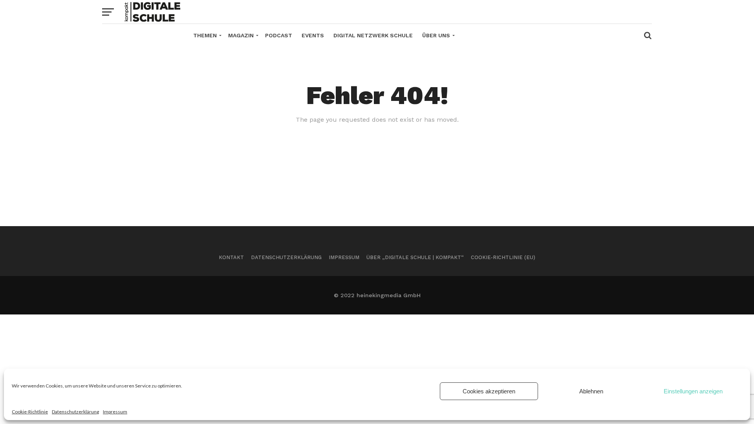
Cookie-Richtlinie (30, 412)
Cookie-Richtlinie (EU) (503, 257)
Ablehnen (591, 391)
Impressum (115, 412)
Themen (205, 35)
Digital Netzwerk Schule (373, 35)
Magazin (241, 35)
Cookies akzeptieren (489, 391)
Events (313, 35)
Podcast (278, 35)
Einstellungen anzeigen (693, 391)
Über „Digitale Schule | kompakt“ (415, 257)
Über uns (436, 35)
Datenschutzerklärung (75, 412)
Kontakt (231, 257)
